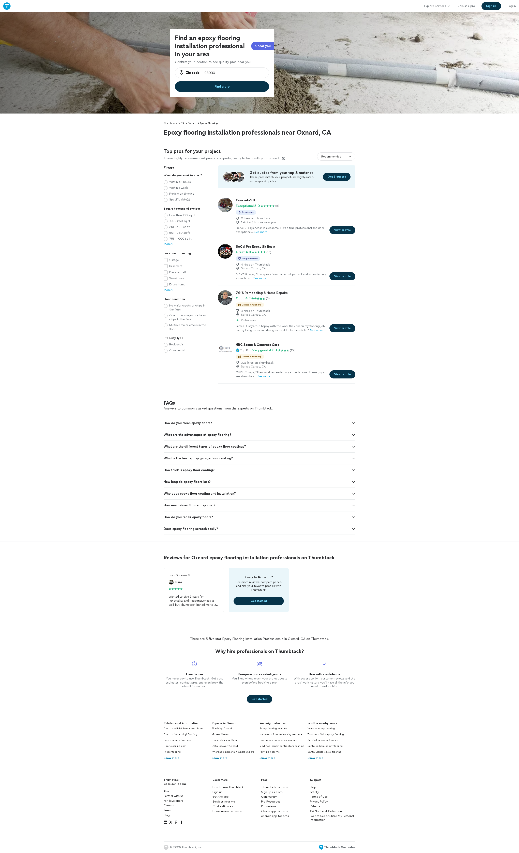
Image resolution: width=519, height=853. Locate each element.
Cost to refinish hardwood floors (183, 728)
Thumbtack (170, 123)
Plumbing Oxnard (222, 728)
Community (269, 796)
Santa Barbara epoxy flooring (325, 746)
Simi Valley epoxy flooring (323, 740)
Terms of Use (319, 796)
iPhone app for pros (274, 811)
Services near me (223, 801)
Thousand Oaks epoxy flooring (326, 734)
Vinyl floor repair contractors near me (282, 746)
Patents (315, 806)
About (168, 791)
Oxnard (192, 123)
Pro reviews (268, 806)
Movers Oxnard (220, 734)
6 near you (262, 46)
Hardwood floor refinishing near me (281, 734)
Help (313, 787)
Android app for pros (275, 816)
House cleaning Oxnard (225, 740)
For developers (173, 801)
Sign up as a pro (272, 792)
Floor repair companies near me (278, 740)
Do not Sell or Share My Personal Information (332, 818)
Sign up (217, 792)
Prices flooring (172, 751)
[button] (243, 350)
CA (182, 123)
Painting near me (270, 751)
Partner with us (173, 796)
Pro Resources (270, 801)
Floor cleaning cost (175, 746)
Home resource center (227, 811)
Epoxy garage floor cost (178, 740)
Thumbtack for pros (274, 787)
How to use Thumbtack (227, 787)
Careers (169, 805)
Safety (314, 792)
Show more (171, 758)
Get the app (220, 796)
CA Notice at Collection (326, 811)
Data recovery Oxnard (225, 746)
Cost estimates (222, 806)
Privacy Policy (319, 801)
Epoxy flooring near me (273, 728)
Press (167, 810)
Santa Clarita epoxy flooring (324, 751)
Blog (167, 815)
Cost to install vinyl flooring (180, 734)
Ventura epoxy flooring (321, 728)
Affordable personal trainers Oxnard (233, 751)
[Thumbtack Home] (7, 6)
